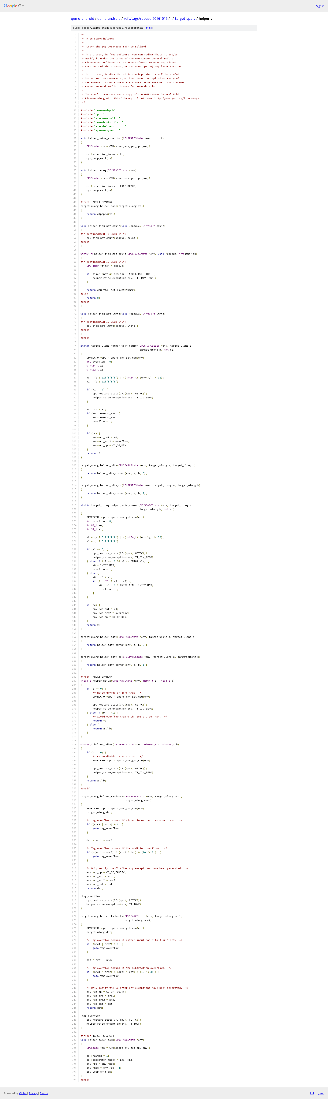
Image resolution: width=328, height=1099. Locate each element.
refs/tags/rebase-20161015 (146, 18)
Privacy (33, 1093)
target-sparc (185, 18)
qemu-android (82, 18)
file (149, 27)
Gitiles (23, 1093)
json (321, 1093)
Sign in (320, 6)
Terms (44, 1093)
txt (312, 1093)
